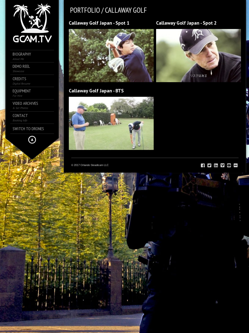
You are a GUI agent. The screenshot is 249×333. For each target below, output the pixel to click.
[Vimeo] (222, 165)
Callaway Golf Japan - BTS (96, 91)
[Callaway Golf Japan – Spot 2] (198, 55)
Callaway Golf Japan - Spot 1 (99, 23)
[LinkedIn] (216, 165)
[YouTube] (229, 165)
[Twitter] (209, 165)
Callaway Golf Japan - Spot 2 (186, 23)
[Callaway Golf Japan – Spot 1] (111, 55)
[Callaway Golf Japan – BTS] (111, 123)
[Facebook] (203, 165)
